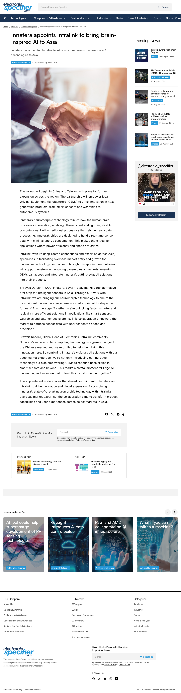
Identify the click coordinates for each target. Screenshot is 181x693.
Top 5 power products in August (163, 51)
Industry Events (141, 626)
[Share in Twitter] (112, 414)
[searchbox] (97, 7)
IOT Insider (77, 626)
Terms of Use (89, 440)
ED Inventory (78, 620)
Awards (155, 143)
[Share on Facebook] (106, 414)
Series (137, 615)
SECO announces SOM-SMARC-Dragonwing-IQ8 (163, 71)
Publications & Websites (15, 615)
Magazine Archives (12, 609)
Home (5, 27)
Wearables (38, 469)
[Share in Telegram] (118, 414)
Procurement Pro (80, 631)
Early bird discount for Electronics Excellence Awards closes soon (162, 137)
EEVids (75, 609)
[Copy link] (124, 414)
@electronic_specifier (155, 165)
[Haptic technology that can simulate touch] (40, 465)
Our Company (11, 599)
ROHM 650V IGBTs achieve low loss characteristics (160, 116)
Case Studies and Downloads (17, 620)
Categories (140, 599)
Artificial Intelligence (29, 27)
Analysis (95, 472)
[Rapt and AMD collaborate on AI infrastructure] (112, 544)
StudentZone (140, 631)
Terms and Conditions (32, 690)
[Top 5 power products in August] (141, 55)
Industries (139, 609)
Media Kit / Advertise (13, 631)
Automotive (157, 100)
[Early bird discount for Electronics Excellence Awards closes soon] (141, 140)
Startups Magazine (81, 637)
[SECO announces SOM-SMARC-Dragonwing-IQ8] (141, 76)
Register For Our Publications (17, 626)
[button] (4, 18)
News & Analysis (142, 620)
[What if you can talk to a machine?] (157, 544)
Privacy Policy (75, 440)
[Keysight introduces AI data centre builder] (68, 544)
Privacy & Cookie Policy (12, 690)
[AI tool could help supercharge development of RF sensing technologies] (23, 544)
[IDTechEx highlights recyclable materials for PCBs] (97, 465)
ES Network (78, 599)
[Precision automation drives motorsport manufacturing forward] (141, 97)
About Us (8, 604)
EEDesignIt (77, 604)
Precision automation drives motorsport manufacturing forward (163, 93)
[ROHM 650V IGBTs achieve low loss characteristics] (141, 119)
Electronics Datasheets (83, 615)
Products (14, 27)
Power (154, 56)
